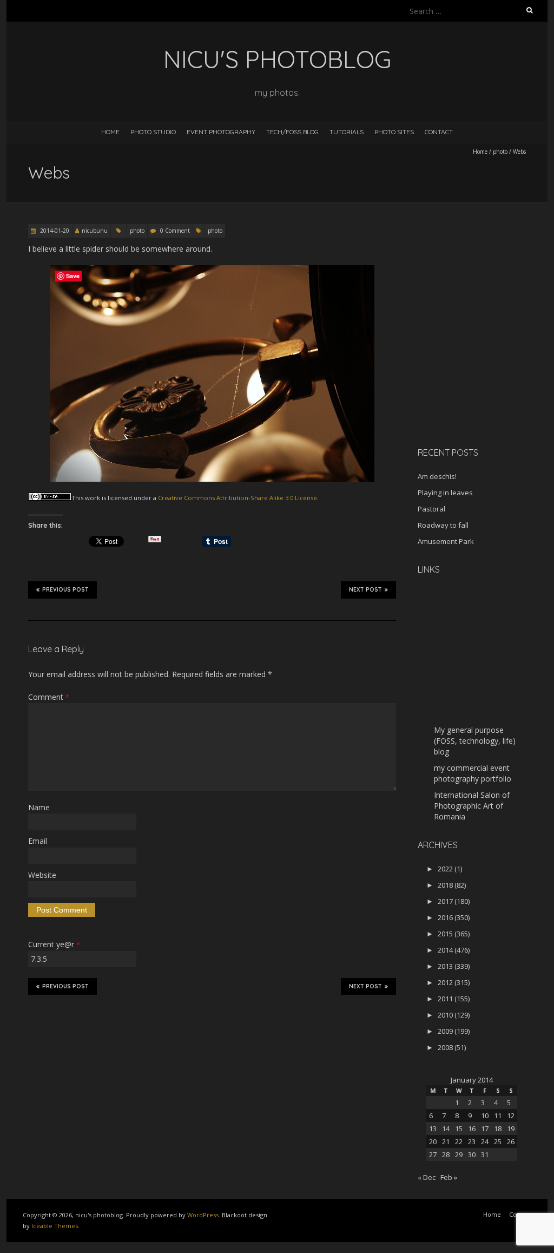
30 (472, 1154)
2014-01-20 (53, 230)
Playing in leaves (445, 492)
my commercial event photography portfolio (472, 773)
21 (446, 1141)
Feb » (448, 1177)
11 (498, 1115)
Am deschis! (437, 476)
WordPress (203, 1215)
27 (433, 1154)
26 (511, 1141)
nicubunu (95, 230)
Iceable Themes (54, 1226)
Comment (48, 697)
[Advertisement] (485, 362)
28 (446, 1154)
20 (433, 1141)
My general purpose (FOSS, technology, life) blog (475, 741)
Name (39, 807)
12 (511, 1115)
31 (485, 1154)
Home (110, 132)
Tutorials (346, 132)
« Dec (427, 1177)
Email (37, 841)
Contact (439, 132)
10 (485, 1115)
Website (42, 875)
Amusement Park (446, 541)
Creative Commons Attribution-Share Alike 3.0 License (237, 498)
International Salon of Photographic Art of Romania (472, 806)
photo (500, 151)
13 (433, 1128)
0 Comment (175, 230)
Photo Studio (153, 132)
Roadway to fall (443, 525)
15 (459, 1128)
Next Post (365, 589)
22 (459, 1141)
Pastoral (431, 509)
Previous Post (65, 589)
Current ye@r (54, 944)
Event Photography (221, 132)
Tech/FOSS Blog (292, 132)
